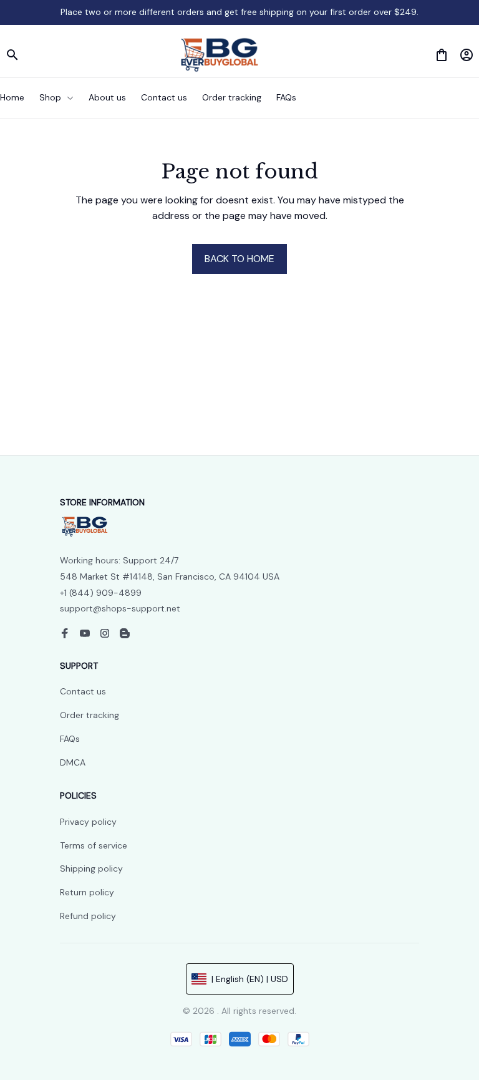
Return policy (87, 892)
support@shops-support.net (120, 608)
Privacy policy (88, 821)
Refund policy (88, 916)
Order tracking (89, 715)
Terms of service (93, 845)
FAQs (70, 738)
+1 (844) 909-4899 (101, 592)
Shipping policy (91, 868)
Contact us (83, 691)
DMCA (72, 762)
